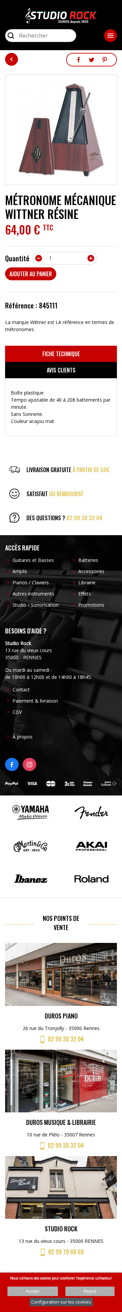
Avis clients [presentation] (61, 370)
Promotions (91, 605)
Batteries (88, 560)
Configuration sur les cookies (61, 1302)
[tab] (61, 354)
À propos (23, 736)
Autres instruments (33, 593)
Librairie (87, 582)
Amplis (20, 571)
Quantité (17, 258)
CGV (17, 712)
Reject (90, 1291)
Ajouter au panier (30, 274)
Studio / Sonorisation (36, 605)
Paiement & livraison (35, 701)
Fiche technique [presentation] (61, 354)
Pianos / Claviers (31, 582)
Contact (21, 689)
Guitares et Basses (33, 560)
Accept (32, 1291)
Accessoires (91, 571)
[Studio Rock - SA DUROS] (61, 15)
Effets (84, 593)
